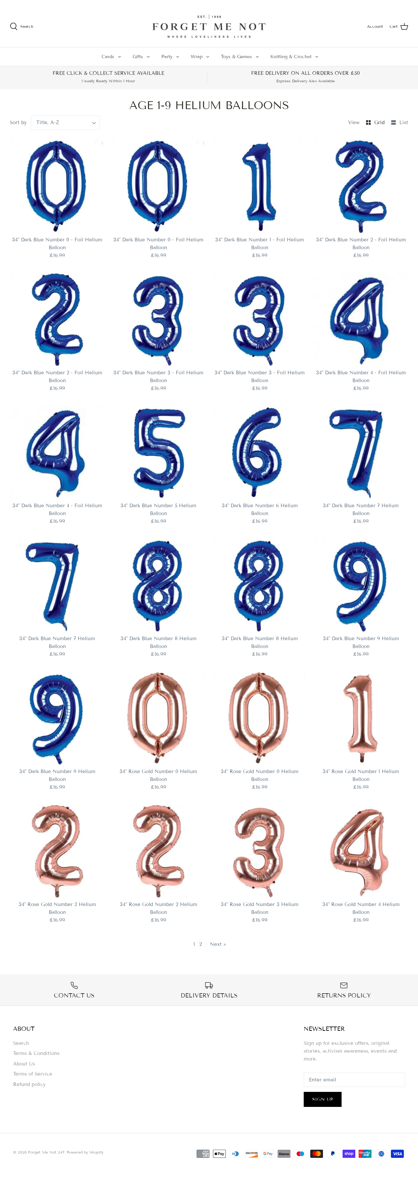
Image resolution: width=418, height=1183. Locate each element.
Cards (108, 56)
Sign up (322, 1099)
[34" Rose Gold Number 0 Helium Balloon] (158, 718)
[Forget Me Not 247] (209, 26)
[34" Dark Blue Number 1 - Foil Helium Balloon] (259, 186)
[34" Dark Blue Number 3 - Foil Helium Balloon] (158, 319)
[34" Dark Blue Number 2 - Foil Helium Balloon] (361, 186)
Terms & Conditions (36, 1053)
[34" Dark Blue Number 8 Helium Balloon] (158, 585)
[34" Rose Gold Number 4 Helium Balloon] (361, 851)
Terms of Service (32, 1074)
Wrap (196, 56)
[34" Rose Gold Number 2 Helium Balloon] (57, 851)
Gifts (138, 56)
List (403, 122)
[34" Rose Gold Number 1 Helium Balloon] (361, 718)
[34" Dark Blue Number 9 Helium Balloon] (361, 585)
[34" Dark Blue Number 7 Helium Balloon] (361, 452)
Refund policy (29, 1084)
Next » (218, 944)
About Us (24, 1064)
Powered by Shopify (85, 1152)
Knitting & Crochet (291, 56)
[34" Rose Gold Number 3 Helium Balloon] (259, 851)
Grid (380, 122)
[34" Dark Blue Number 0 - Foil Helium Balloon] (57, 186)
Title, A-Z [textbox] (47, 122)
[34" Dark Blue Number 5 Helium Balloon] (158, 452)
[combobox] (65, 122)
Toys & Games (236, 56)
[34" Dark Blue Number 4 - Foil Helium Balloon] (361, 319)
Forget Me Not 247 (46, 1152)
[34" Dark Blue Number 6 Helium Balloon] (259, 452)
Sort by (18, 122)
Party (166, 56)
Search (21, 1043)
